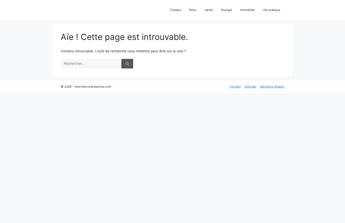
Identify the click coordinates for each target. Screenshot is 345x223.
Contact (235, 86)
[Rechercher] (127, 63)
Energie (226, 10)
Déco (192, 10)
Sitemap (250, 86)
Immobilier (247, 10)
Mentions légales (272, 86)
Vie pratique (271, 10)
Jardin (208, 10)
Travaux (175, 10)
